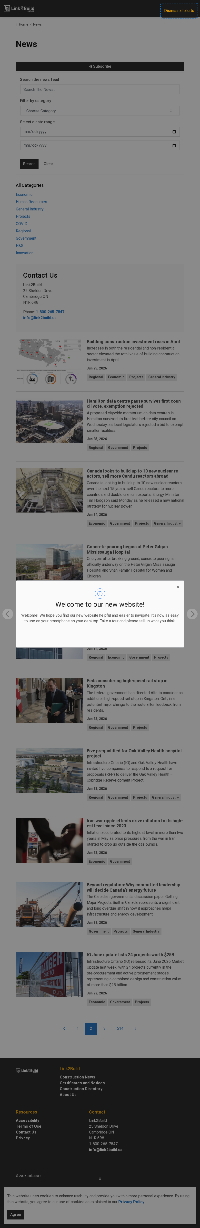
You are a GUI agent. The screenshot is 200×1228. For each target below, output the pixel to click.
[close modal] (178, 586)
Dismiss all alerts (179, 10)
